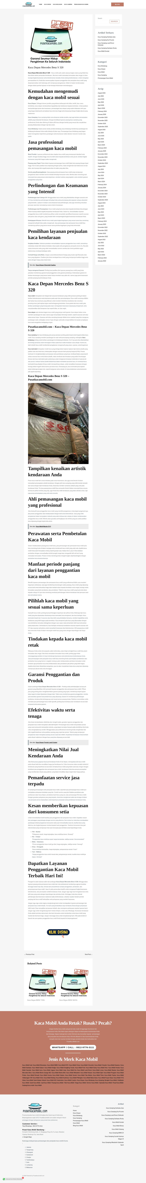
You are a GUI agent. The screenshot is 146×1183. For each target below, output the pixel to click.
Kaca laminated (32, 349)
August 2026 (101, 93)
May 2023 (101, 212)
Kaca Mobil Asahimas (62, 1078)
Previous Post (29, 954)
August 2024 (101, 166)
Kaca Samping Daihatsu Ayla (106, 37)
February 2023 (102, 221)
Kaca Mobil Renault (33, 1075)
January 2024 (102, 187)
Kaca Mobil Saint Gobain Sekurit (36, 1080)
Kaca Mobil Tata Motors (85, 1075)
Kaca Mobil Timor (98, 1075)
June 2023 (101, 209)
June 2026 (101, 99)
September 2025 (103, 126)
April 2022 (101, 251)
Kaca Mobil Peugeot (110, 1073)
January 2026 (102, 114)
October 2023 (102, 197)
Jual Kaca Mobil (46, 1083)
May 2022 (101, 248)
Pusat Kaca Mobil (118, 1083)
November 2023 (102, 193)
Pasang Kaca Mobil (57, 1083)
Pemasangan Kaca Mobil (105, 78)
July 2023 (101, 206)
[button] (117, 4)
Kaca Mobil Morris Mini (59, 1073)
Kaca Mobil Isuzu (37, 1070)
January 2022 (102, 261)
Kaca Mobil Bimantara (39, 1065)
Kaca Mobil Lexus (98, 1070)
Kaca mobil (31, 296)
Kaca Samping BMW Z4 (116, 1133)
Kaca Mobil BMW (52, 1065)
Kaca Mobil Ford (80, 1067)
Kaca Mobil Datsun (38, 1067)
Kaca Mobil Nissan (86, 1073)
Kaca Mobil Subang (118, 1129)
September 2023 (103, 200)
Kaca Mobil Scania (46, 1075)
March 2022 (101, 255)
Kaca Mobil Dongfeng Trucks (65, 1067)
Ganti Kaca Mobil (35, 1083)
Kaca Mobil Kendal (103, 51)
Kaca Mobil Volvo (38, 1078)
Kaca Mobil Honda (114, 1067)
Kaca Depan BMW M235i (68, 1000)
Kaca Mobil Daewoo (114, 1065)
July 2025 (101, 132)
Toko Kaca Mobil (69, 1083)
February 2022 (102, 258)
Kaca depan (31, 312)
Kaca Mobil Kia (71, 1070)
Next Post (88, 954)
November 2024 (102, 157)
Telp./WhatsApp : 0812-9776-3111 (32, 1126)
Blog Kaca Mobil (78, 1125)
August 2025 (101, 129)
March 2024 (101, 181)
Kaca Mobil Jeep (61, 1070)
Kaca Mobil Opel (98, 1073)
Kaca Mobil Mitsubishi (73, 1073)
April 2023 (101, 215)
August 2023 (101, 203)
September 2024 (103, 163)
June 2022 (101, 245)
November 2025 (102, 120)
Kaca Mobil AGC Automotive (55, 1080)
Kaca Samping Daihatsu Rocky (107, 48)
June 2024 (101, 172)
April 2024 (101, 178)
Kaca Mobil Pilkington (76, 1078)
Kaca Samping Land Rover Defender (113, 1115)
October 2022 (102, 233)
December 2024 (102, 154)
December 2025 (102, 117)
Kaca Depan (101, 69)
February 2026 (102, 111)
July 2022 (101, 242)
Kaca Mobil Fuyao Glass (105, 1078)
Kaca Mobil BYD (63, 1065)
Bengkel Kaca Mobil (111, 1080)
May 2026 (101, 102)
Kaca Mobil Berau (118, 1126)
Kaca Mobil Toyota (110, 1075)
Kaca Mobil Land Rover (84, 1070)
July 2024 (101, 169)
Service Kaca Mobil (92, 1083)
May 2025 (101, 139)
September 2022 (103, 236)
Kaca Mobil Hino (103, 1067)
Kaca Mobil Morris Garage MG (42, 1073)
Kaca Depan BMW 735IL (36, 1000)
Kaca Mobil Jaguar (49, 1070)
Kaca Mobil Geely (91, 1067)
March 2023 (101, 218)
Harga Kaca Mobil (80, 1083)
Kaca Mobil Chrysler (101, 1065)
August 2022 (101, 239)
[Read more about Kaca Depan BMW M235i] (74, 982)
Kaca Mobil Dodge (50, 1067)
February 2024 (102, 184)
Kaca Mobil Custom (70, 1080)
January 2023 (102, 224)
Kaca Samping (102, 75)
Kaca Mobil (101, 72)
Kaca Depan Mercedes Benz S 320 (39, 73)
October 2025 (102, 123)
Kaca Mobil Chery (74, 1065)
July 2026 (101, 96)
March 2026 (101, 108)
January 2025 (102, 151)
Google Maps (28, 1137)
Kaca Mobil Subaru (58, 1075)
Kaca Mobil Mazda (110, 1070)
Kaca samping (32, 335)
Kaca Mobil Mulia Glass (90, 1078)
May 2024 (101, 175)
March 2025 (101, 145)
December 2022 (102, 227)
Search (100, 18)
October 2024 (102, 160)
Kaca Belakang (102, 66)
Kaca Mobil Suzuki (71, 1075)
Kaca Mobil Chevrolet (87, 1065)
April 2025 (101, 142)
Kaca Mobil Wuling (49, 1078)
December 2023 (102, 190)
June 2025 (101, 135)
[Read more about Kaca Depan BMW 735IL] (42, 982)
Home (75, 1110)
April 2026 (101, 105)
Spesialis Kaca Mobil (105, 1083)
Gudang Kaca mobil (28, 1085)
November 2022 (102, 230)
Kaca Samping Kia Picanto (106, 40)
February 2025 (102, 148)
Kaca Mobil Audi (27, 1065)
